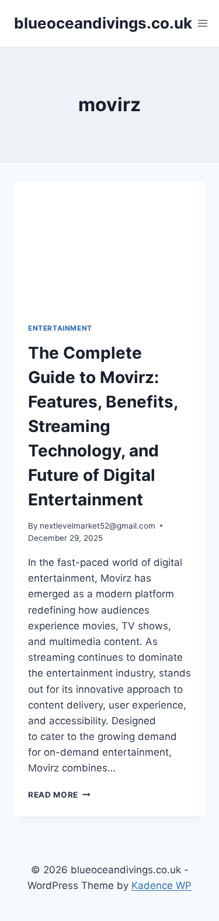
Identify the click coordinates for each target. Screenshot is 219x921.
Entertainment (60, 328)
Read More (59, 794)
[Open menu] (203, 23)
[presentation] (109, 245)
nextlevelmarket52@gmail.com (97, 525)
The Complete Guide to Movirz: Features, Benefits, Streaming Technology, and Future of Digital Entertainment (103, 426)
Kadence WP (161, 885)
